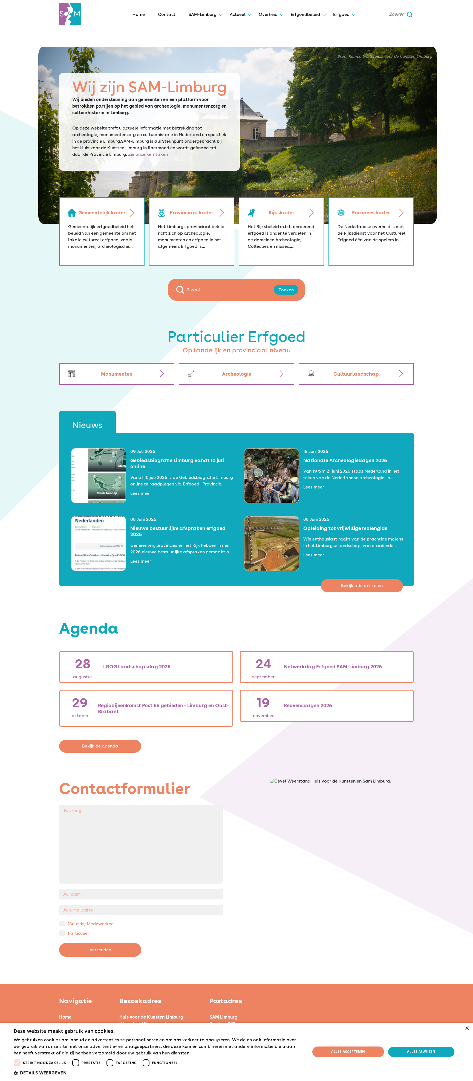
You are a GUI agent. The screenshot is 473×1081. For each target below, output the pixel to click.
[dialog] (236, 1052)
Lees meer (140, 493)
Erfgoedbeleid (305, 14)
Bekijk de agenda (100, 746)
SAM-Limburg (203, 14)
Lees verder (201, 1053)
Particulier (78, 933)
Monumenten (116, 374)
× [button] (467, 1029)
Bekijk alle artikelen (362, 585)
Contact (166, 14)
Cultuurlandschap (356, 374)
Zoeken (286, 289)
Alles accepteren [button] (348, 1051)
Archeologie (236, 374)
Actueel (238, 14)
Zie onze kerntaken (148, 154)
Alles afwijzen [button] (421, 1051)
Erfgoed (341, 14)
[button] (158, 1073)
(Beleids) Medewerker (90, 923)
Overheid (268, 14)
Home (138, 14)
